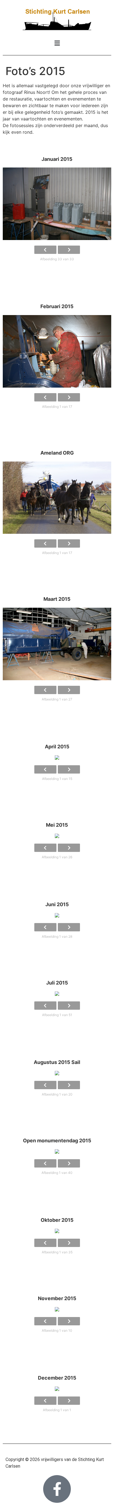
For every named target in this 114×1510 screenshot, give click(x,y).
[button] (57, 43)
